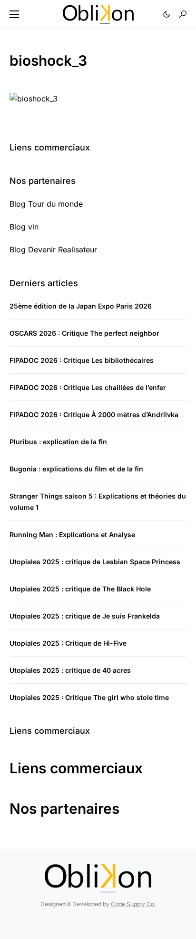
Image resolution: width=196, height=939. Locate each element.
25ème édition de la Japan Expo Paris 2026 (81, 306)
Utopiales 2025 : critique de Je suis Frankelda (85, 616)
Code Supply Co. (133, 904)
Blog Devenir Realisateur (53, 249)
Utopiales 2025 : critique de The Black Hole (80, 589)
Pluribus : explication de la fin (58, 442)
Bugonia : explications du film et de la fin (76, 469)
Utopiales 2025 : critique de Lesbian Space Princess (95, 562)
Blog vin (24, 226)
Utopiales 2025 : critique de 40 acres (70, 670)
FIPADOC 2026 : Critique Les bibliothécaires (82, 360)
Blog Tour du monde (46, 204)
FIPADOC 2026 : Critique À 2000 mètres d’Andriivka (94, 414)
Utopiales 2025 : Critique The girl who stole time (89, 697)
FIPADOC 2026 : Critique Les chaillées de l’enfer (88, 387)
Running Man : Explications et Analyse (72, 534)
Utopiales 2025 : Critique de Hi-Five (68, 643)
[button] (14, 14)
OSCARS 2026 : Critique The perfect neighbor (84, 333)
